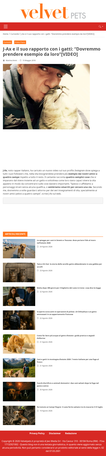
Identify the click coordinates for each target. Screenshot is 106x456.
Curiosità (7, 42)
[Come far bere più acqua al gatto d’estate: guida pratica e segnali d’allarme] (19, 344)
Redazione (71, 433)
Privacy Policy (37, 433)
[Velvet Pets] (53, 10)
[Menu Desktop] (5, 26)
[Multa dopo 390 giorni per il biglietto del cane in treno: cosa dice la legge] (19, 296)
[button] (101, 26)
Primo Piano (20, 42)
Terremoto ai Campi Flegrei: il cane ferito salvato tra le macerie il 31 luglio (70, 407)
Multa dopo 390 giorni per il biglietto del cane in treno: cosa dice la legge (69, 288)
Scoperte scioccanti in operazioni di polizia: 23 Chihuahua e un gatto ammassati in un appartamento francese (67, 313)
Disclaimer (55, 433)
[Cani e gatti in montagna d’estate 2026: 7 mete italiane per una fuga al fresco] (19, 367)
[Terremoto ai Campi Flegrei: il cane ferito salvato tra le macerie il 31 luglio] (19, 415)
